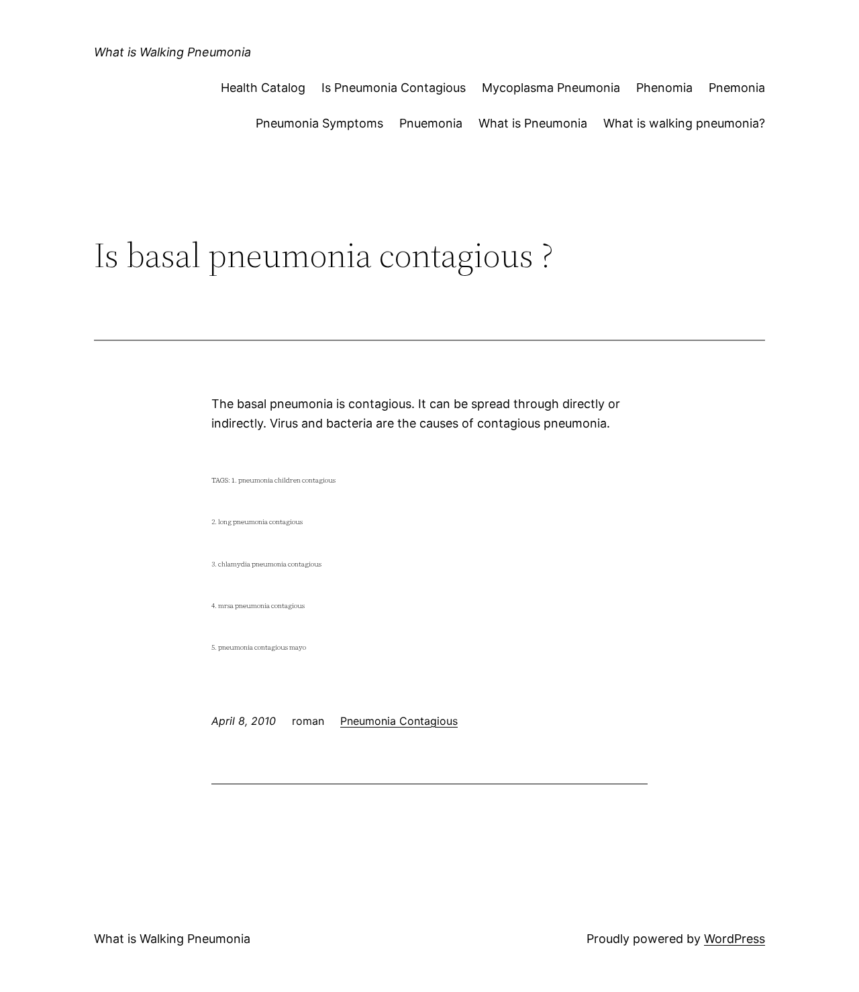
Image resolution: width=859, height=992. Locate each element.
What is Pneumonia (532, 123)
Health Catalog (263, 88)
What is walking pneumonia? (684, 123)
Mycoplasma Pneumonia (551, 88)
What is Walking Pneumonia (172, 52)
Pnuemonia (430, 123)
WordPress (734, 939)
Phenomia (664, 88)
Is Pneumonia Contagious (393, 88)
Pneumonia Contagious (399, 721)
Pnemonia (737, 88)
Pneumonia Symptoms (319, 123)
